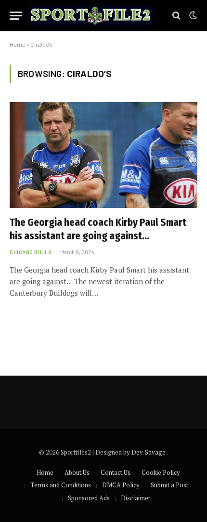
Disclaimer (136, 498)
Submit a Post (169, 485)
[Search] (176, 15)
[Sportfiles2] (91, 15)
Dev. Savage (149, 452)
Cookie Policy (161, 472)
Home (18, 44)
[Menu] (16, 15)
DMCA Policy (121, 485)
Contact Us (115, 472)
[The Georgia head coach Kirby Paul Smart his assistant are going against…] (103, 155)
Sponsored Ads (89, 498)
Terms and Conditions (60, 485)
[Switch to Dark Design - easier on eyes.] (192, 15)
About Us (77, 472)
